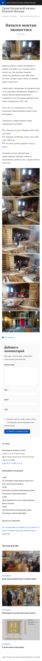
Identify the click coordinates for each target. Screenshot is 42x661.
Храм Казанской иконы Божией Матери (18, 10)
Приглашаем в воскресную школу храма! (19, 613)
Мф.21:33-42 (17, 463)
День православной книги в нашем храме (19, 579)
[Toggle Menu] (3, 2)
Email (6, 400)
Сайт (6, 409)
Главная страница (9, 16)
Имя (6, 390)
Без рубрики (10, 337)
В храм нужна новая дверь (13, 647)
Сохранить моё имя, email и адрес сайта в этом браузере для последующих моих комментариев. (20, 422)
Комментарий (9, 365)
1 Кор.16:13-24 (7, 463)
